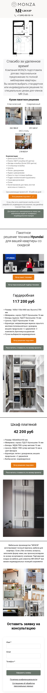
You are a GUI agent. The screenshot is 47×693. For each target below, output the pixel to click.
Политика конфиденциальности (23, 679)
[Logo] (23, 4)
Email (8, 652)
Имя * (8, 642)
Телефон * (10, 661)
